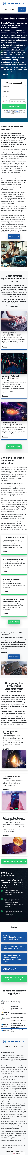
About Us (7, 1046)
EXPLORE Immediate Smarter (14, 862)
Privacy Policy (19, 1152)
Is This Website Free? (11, 969)
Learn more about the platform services (14, 978)
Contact (13, 9)
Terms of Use (9, 1152)
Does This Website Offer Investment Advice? (12, 947)
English (18, 1153)
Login (22, 9)
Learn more (14, 236)
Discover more (14, 447)
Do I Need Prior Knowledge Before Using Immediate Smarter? (12, 937)
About (6, 9)
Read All (5, 347)
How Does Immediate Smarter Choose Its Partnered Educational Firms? (12, 959)
